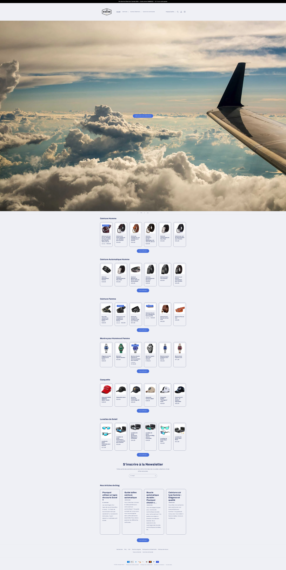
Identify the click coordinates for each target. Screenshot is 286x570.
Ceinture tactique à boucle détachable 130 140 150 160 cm (150, 239)
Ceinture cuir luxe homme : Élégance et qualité (174, 496)
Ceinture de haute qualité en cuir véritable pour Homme (120, 238)
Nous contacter (137, 552)
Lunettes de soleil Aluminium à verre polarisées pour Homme (120, 439)
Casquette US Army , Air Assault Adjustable (179, 399)
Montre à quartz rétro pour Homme (150, 357)
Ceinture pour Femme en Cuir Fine (164, 318)
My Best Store (121, 564)
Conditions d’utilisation (159, 564)
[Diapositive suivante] (144, 213)
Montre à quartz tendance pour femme (164, 357)
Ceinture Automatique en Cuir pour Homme (150, 279)
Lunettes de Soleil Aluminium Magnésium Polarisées (134, 435)
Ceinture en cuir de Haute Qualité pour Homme (179, 238)
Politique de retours (163, 549)
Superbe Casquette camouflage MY (135, 399)
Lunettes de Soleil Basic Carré (163, 440)
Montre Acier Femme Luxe (178, 356)
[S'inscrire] (155, 476)
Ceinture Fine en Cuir (179, 317)
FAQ (125, 549)
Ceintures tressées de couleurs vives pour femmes (135, 318)
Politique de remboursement (132, 564)
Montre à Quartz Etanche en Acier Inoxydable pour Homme (135, 358)
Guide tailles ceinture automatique (130, 495)
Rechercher (120, 549)
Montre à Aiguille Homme (120, 356)
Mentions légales (136, 549)
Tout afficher (143, 251)
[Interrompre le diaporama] (148, 213)
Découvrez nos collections (143, 116)
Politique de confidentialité (149, 549)
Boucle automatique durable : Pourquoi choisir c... (153, 497)
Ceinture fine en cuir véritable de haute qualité (150, 314)
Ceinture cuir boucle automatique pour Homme (178, 279)
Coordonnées (169, 564)
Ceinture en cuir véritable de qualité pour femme (120, 318)
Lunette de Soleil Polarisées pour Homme (106, 443)
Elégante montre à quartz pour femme (106, 357)
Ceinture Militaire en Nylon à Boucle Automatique (135, 279)
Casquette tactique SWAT (150, 398)
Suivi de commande (148, 552)
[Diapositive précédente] (137, 213)
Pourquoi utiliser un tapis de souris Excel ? (109, 496)
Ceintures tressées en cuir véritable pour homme (135, 238)
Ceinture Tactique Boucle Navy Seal (164, 238)
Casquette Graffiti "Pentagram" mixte (164, 399)
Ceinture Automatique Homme (105, 278)
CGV (129, 549)
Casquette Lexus (121, 397)
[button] (125, 11)
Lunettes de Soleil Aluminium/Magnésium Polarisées (150, 435)
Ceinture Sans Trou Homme (164, 277)
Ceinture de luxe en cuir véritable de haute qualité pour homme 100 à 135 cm (106, 239)
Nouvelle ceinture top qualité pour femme (105, 318)
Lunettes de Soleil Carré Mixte (178, 438)
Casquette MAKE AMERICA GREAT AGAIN (106, 399)
